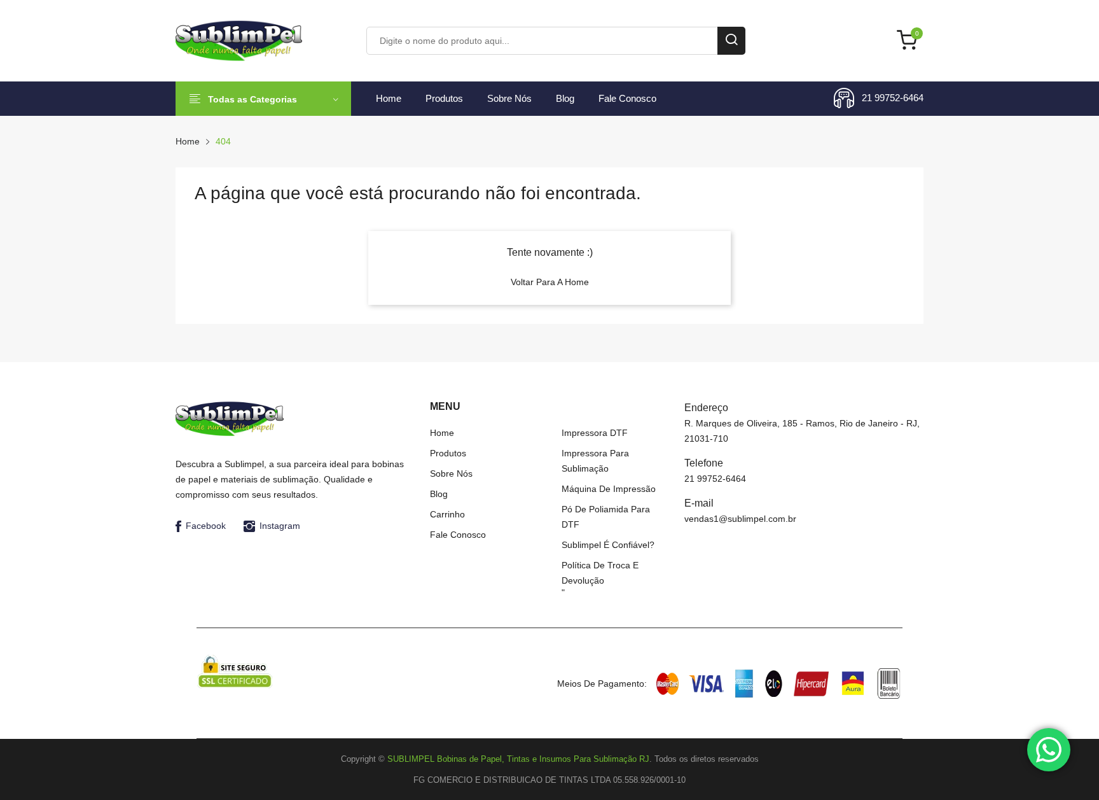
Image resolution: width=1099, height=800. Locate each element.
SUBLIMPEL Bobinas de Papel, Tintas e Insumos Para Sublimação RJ (518, 759)
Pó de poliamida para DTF (606, 517)
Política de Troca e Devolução (600, 573)
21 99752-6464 (892, 97)
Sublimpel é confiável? (608, 545)
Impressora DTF (595, 433)
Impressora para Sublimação (595, 461)
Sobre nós (509, 98)
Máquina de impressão (609, 489)
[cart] (910, 41)
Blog (565, 98)
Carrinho (447, 514)
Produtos (444, 98)
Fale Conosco (627, 98)
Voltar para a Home (550, 282)
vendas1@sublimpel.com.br (740, 519)
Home (388, 98)
